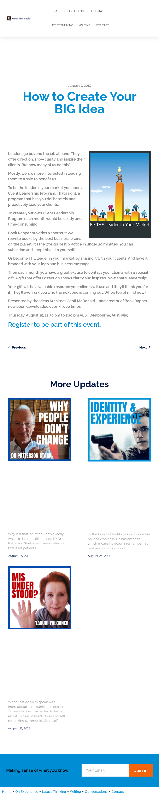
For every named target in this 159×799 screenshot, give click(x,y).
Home (55, 11)
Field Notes (99, 11)
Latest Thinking (61, 25)
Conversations (96, 791)
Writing (84, 25)
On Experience (74, 11)
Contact (102, 25)
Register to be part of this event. (54, 324)
